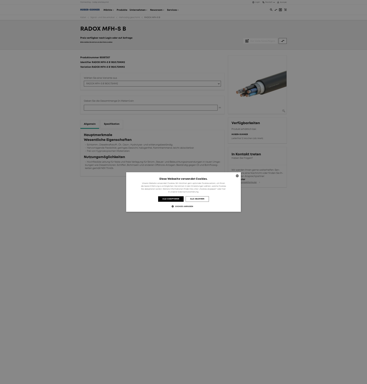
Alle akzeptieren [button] (170, 199)
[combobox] (237, 175)
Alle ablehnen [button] (197, 199)
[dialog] (183, 192)
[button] (183, 206)
